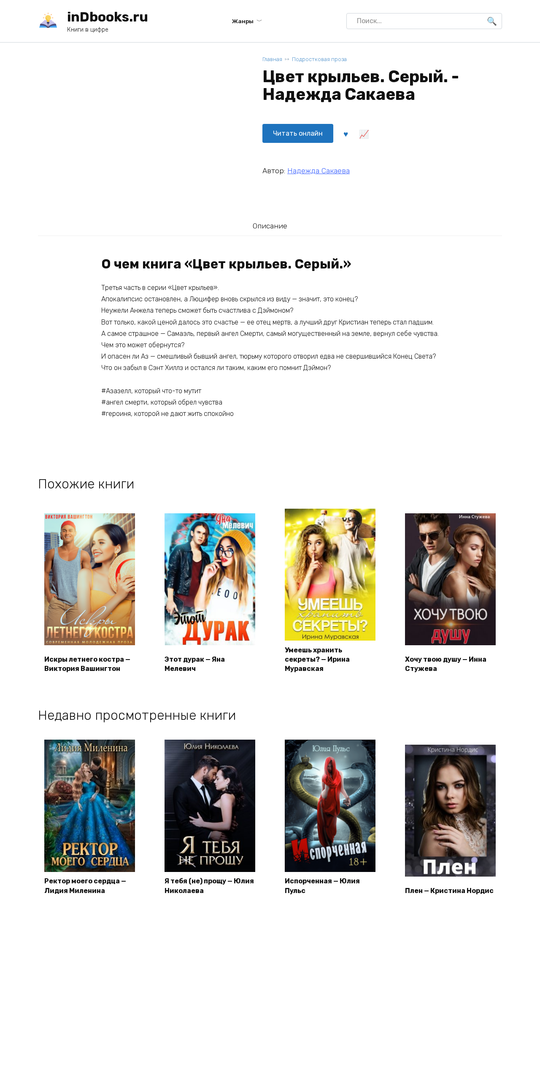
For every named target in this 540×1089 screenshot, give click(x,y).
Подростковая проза (319, 59)
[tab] (270, 226)
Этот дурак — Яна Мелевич (195, 664)
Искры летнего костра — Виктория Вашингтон (87, 664)
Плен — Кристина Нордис (449, 891)
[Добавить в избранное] (346, 134)
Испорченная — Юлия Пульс (322, 885)
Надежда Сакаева (318, 170)
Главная (272, 59)
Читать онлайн (298, 133)
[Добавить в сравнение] (364, 134)
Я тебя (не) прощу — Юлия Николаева (209, 885)
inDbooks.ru (107, 17)
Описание (270, 226)
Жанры (243, 21)
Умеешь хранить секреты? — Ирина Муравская (317, 659)
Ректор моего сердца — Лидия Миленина (85, 885)
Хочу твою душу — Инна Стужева (445, 664)
